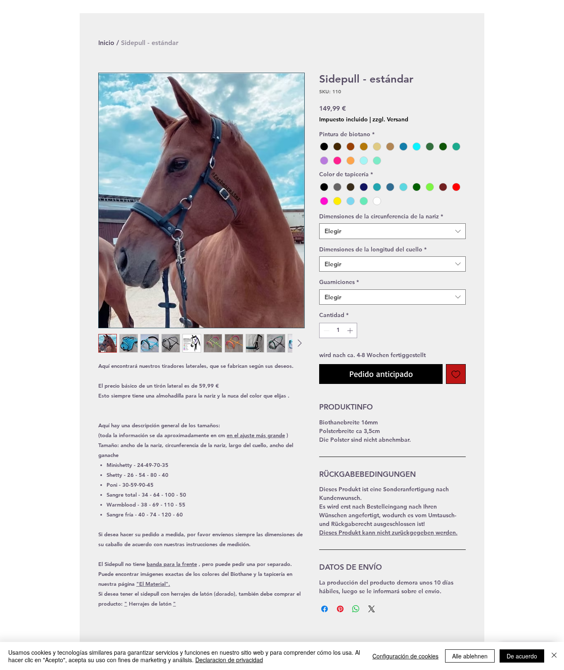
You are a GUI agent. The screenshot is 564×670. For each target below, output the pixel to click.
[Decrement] (325, 330)
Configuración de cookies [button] (405, 656)
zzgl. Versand (390, 119)
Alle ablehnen (470, 656)
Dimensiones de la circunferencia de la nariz (381, 216)
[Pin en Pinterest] (340, 609)
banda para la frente (172, 564)
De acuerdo (522, 656)
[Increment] (351, 330)
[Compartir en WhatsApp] (356, 609)
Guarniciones (339, 282)
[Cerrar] (554, 656)
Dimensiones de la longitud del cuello (373, 249)
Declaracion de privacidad (229, 660)
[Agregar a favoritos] (456, 374)
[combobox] (392, 231)
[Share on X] (372, 609)
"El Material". (153, 583)
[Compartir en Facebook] (324, 609)
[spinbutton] (338, 330)
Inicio (106, 43)
